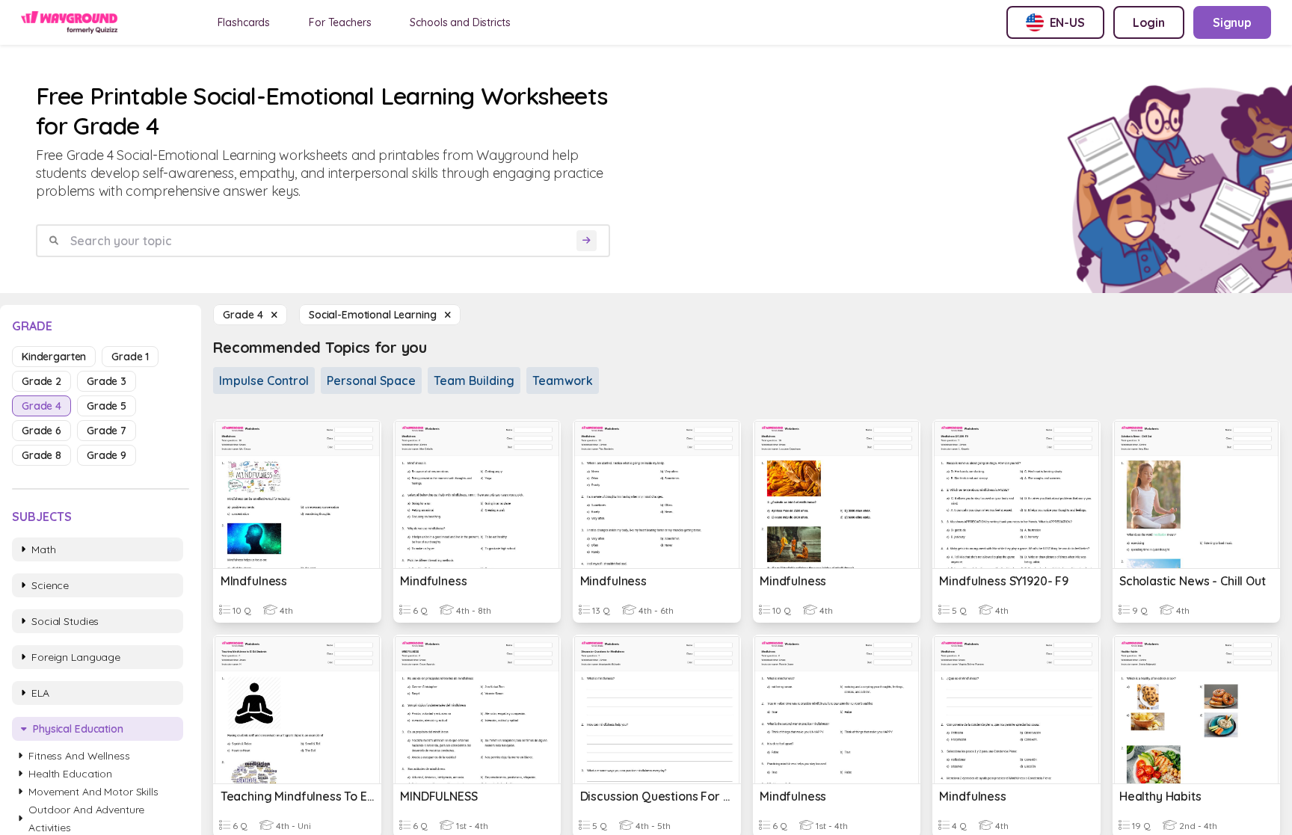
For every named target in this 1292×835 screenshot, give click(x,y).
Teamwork (562, 380)
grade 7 (106, 430)
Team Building (474, 380)
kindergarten (54, 356)
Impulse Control (264, 380)
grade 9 (106, 455)
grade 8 (41, 455)
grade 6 (41, 430)
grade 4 (41, 406)
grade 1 (130, 356)
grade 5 (106, 406)
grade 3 (106, 381)
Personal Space (371, 380)
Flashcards (244, 22)
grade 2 (41, 381)
